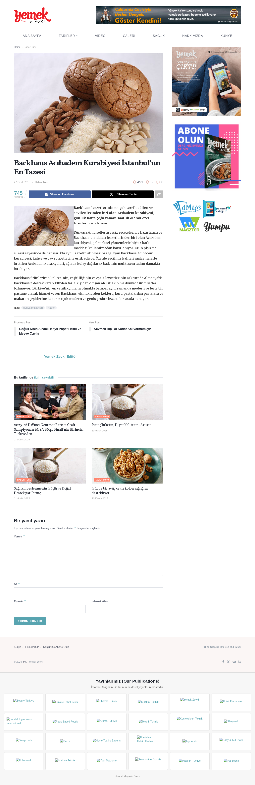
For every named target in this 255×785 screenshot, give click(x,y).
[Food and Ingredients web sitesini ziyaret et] (23, 722)
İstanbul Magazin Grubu (127, 776)
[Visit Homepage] (32, 15)
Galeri (129, 36)
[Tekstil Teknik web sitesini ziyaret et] (148, 722)
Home (17, 47)
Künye (226, 36)
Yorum (19, 536)
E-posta (20, 601)
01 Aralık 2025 (22, 498)
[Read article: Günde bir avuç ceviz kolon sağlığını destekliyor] (127, 466)
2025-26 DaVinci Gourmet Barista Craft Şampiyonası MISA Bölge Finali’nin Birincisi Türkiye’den (48, 430)
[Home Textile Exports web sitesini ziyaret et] (107, 741)
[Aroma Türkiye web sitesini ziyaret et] (107, 722)
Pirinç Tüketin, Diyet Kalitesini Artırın (122, 425)
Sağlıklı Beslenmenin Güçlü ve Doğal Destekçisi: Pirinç (42, 491)
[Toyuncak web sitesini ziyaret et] (189, 741)
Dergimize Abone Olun (56, 646)
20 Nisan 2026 (100, 430)
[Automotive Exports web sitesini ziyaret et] (148, 761)
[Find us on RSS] (239, 662)
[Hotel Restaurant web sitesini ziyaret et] (231, 702)
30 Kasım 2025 (100, 498)
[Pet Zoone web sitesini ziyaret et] (231, 761)
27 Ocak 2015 (22, 182)
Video (100, 36)
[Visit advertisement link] (168, 15)
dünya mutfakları (33, 307)
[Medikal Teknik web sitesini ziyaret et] (148, 702)
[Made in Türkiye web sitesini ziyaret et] (189, 761)
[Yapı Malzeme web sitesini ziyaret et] (107, 761)
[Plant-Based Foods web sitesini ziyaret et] (65, 722)
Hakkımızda (192, 36)
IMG (25, 661)
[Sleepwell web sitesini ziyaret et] (231, 722)
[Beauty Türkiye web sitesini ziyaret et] (23, 702)
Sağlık (159, 36)
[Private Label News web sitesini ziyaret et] (65, 702)
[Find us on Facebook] (223, 662)
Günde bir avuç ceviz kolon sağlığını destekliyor (120, 491)
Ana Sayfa (32, 36)
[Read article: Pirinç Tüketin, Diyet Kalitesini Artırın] (127, 402)
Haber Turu (30, 47)
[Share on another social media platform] (159, 194)
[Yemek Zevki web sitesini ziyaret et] (189, 702)
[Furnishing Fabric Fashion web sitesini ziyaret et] (148, 741)
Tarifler (67, 36)
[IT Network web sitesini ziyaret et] (23, 761)
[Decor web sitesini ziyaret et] (65, 741)
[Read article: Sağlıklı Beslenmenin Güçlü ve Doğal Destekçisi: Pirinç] (50, 466)
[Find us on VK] (234, 662)
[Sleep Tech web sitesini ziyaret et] (23, 741)
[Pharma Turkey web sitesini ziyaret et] (107, 702)
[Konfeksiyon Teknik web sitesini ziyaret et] (189, 722)
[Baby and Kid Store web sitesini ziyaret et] (231, 741)
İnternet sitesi (100, 601)
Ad (17, 584)
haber (51, 307)
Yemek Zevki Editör (60, 357)
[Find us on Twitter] (228, 662)
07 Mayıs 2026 (22, 439)
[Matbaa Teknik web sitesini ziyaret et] (65, 761)
